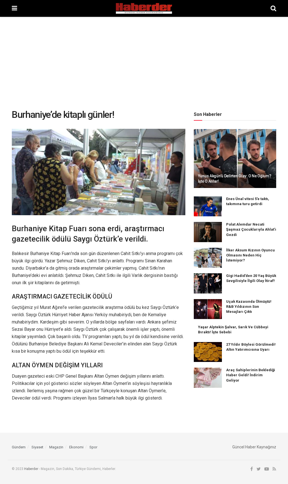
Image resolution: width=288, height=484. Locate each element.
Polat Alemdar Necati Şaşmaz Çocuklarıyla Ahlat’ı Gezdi (251, 229)
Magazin (56, 447)
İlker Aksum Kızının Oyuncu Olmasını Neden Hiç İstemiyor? (250, 255)
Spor (93, 447)
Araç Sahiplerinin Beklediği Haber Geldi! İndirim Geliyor (250, 375)
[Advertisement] (144, 59)
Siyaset (37, 447)
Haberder (31, 469)
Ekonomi (76, 447)
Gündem (19, 447)
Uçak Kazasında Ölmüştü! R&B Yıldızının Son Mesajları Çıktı (248, 306)
